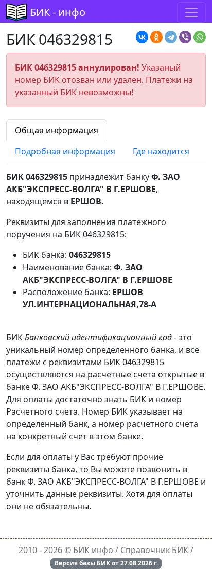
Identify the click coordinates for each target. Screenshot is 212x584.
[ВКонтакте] (142, 37)
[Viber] (185, 37)
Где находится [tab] (161, 151)
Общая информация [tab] (56, 130)
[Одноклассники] (156, 37)
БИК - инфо (57, 12)
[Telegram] (171, 37)
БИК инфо (93, 550)
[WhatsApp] (199, 37)
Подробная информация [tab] (65, 151)
